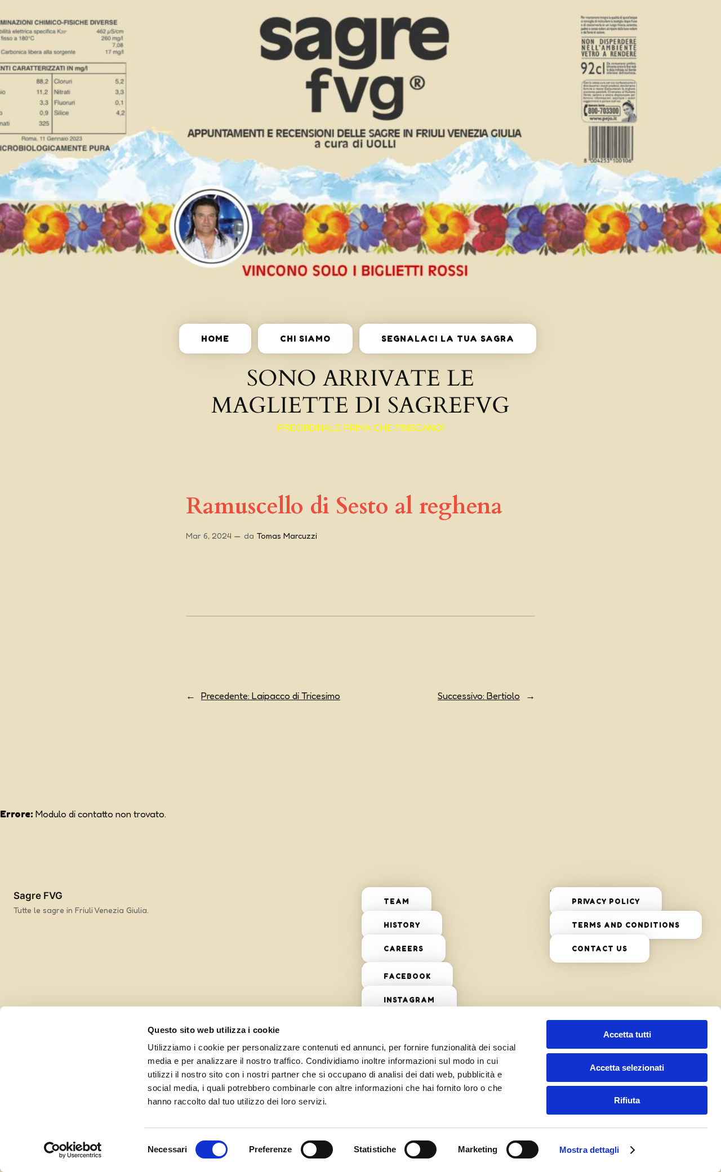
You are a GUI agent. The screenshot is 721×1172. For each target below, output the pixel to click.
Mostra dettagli (589, 1150)
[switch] (317, 1149)
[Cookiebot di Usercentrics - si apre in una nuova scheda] (73, 1150)
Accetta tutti (627, 1034)
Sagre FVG (38, 895)
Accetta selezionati (627, 1067)
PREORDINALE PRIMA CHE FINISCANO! (361, 427)
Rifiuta (627, 1100)
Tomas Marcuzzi (287, 535)
